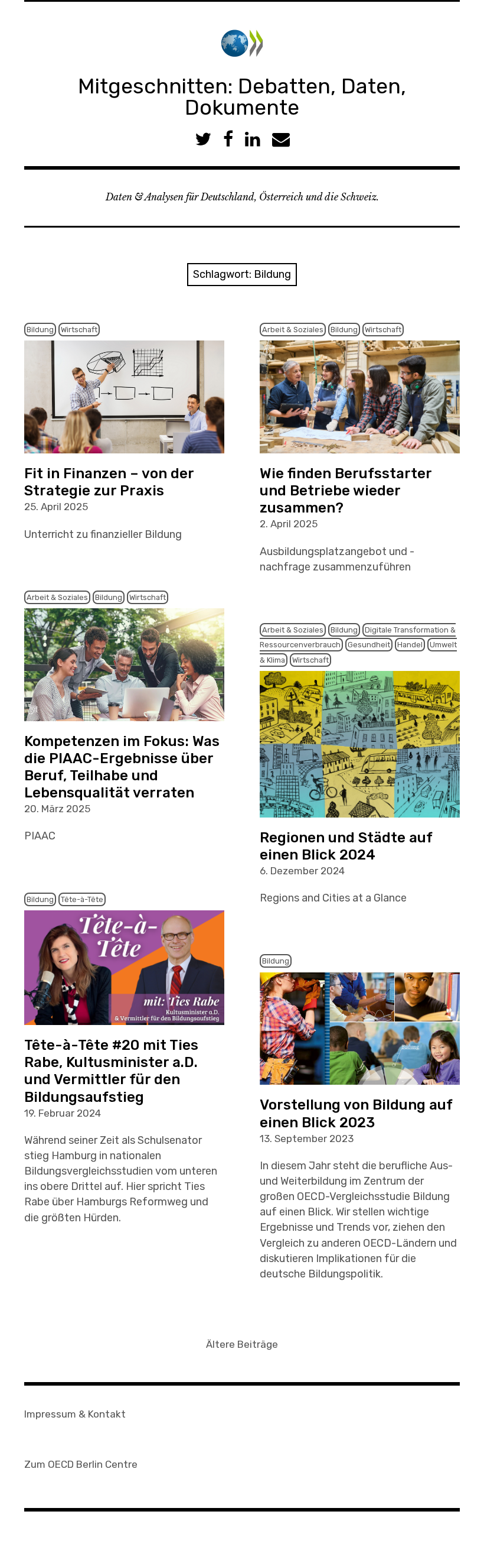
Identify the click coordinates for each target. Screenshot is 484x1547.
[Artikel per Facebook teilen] (228, 139)
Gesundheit (369, 644)
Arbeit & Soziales (292, 329)
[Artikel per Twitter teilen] (203, 139)
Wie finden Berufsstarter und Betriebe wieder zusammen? (346, 490)
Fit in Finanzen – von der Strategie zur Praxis (109, 482)
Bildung (40, 329)
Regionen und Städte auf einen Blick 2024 (346, 846)
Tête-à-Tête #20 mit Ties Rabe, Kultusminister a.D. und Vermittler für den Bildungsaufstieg (111, 1071)
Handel (410, 644)
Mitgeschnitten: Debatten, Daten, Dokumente (242, 96)
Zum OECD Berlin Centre (81, 1464)
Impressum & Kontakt (75, 1414)
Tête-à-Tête (82, 899)
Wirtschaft (79, 329)
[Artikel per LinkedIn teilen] (252, 139)
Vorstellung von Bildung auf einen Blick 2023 (356, 1113)
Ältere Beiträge (242, 1344)
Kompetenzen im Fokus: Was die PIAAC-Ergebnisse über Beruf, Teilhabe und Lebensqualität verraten (122, 767)
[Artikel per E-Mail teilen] (281, 139)
